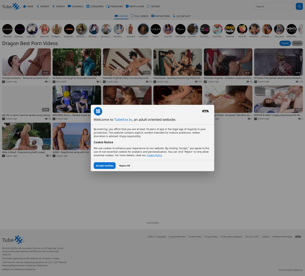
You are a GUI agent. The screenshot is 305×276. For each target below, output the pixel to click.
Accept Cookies (104, 165)
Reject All (124, 165)
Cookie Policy (154, 155)
